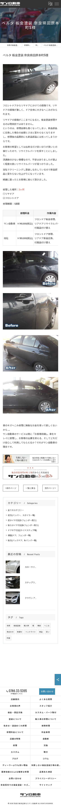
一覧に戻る (30, 488)
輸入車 (26, 625)
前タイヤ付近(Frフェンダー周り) (22, 520)
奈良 (8, 625)
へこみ (46, 625)
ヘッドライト (31, 631)
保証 (41, 631)
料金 (8, 638)
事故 (39, 625)
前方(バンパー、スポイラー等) (21, 515)
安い (47, 631)
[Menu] (56, 4)
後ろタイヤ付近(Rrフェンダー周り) (23, 525)
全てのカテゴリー (16, 510)
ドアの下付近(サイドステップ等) (22, 530)
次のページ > (50, 488)
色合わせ (10, 631)
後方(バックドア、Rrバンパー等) (22, 540)
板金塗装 (17, 625)
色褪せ (19, 631)
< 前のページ (10, 488)
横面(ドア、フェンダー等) (19, 535)
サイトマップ (45, 784)
